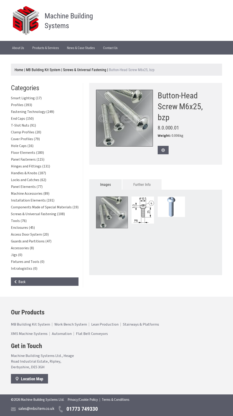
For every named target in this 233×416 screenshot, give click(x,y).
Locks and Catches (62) (28, 179)
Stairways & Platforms (141, 324)
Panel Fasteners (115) (27, 159)
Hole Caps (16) (22, 145)
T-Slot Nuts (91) (23, 125)
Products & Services (45, 47)
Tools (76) (19, 220)
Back (21, 281)
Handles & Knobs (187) (28, 173)
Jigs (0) (16, 254)
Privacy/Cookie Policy (83, 399)
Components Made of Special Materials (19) (45, 207)
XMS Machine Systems (29, 334)
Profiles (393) (21, 104)
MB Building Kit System (43, 69)
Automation (62, 334)
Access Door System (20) (30, 234)
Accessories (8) (22, 248)
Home (19, 69)
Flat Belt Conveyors (92, 334)
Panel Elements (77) (27, 186)
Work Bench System (70, 324)
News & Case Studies (81, 47)
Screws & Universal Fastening (84, 69)
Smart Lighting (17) (26, 98)
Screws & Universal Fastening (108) (38, 214)
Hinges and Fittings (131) (30, 166)
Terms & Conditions (115, 399)
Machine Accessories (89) (30, 193)
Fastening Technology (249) (32, 111)
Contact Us (110, 47)
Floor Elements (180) (27, 152)
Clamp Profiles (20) (26, 132)
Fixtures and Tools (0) (27, 261)
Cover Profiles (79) (25, 139)
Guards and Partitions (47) (31, 241)
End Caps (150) (22, 118)
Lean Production (105, 324)
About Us (18, 47)
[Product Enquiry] (163, 150)
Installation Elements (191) (32, 200)
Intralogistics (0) (24, 268)
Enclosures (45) (23, 227)
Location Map (31, 378)
